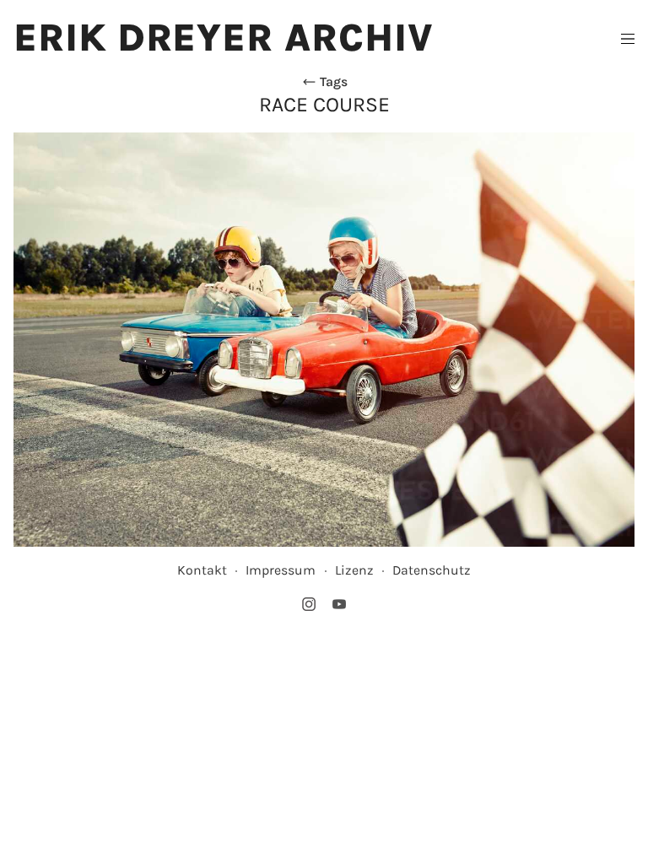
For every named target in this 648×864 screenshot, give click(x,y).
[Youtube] (339, 604)
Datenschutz (431, 570)
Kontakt (202, 570)
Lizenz (354, 570)
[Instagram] (309, 604)
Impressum (281, 570)
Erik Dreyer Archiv (224, 38)
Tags (332, 81)
